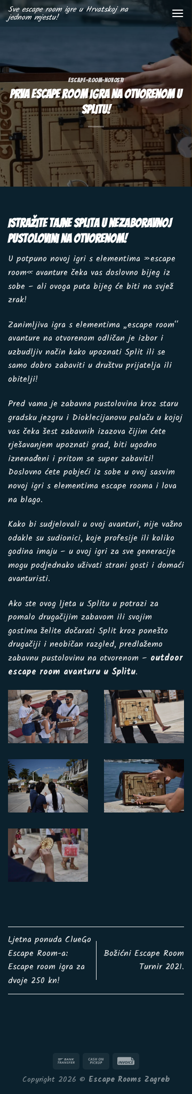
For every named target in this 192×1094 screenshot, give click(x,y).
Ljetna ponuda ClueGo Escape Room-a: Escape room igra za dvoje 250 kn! (49, 960)
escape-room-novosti (96, 80)
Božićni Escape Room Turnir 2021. (143, 960)
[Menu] (177, 13)
